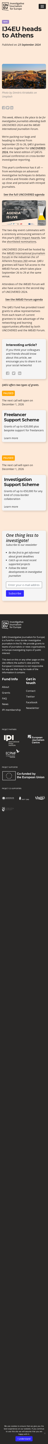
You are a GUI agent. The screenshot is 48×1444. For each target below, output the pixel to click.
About (5, 687)
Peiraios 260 (20, 261)
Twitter (30, 696)
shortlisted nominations (21, 241)
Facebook (31, 702)
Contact (30, 690)
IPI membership (11, 709)
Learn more (11, 438)
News (5, 704)
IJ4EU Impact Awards (27, 238)
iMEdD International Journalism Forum (23, 255)
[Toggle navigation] (42, 6)
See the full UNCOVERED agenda (24, 194)
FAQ (4, 698)
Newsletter (32, 708)
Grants (6, 692)
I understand (24, 1438)
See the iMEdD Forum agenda (24, 299)
